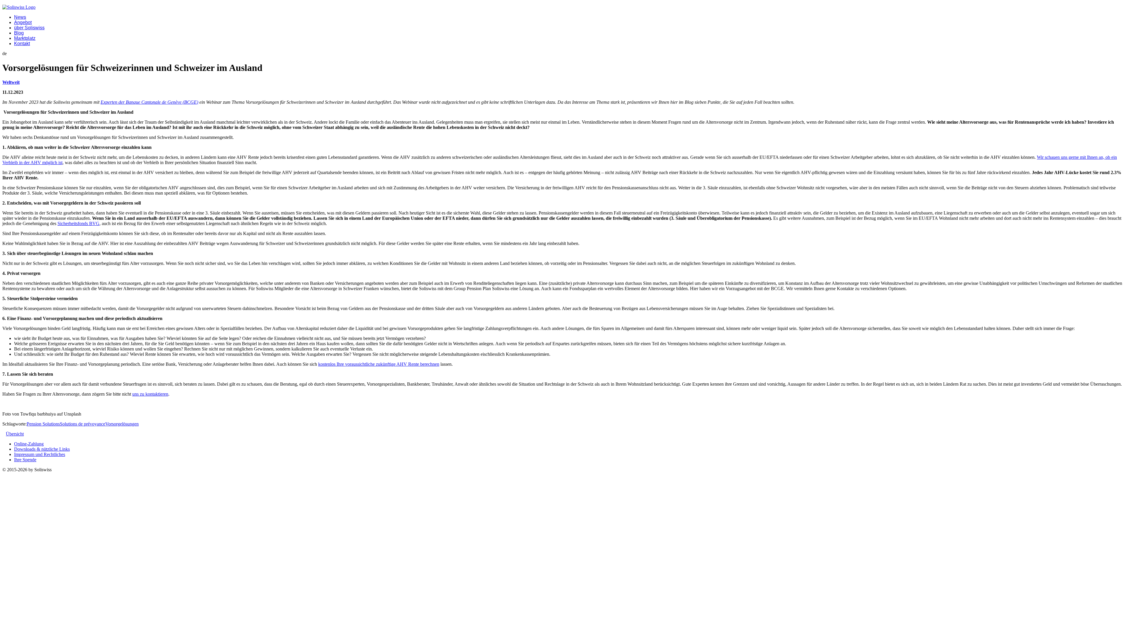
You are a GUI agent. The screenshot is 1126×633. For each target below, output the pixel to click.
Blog (19, 32)
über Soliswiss (29, 27)
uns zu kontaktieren (150, 394)
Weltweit (11, 82)
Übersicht (15, 433)
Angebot (23, 22)
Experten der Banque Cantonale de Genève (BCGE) (149, 102)
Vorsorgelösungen (122, 423)
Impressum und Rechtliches (39, 454)
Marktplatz (24, 38)
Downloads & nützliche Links (42, 449)
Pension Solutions (43, 423)
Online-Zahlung (29, 443)
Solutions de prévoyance (82, 423)
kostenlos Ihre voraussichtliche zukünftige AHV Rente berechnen (378, 364)
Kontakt (22, 43)
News (20, 17)
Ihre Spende (25, 459)
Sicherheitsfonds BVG (78, 223)
